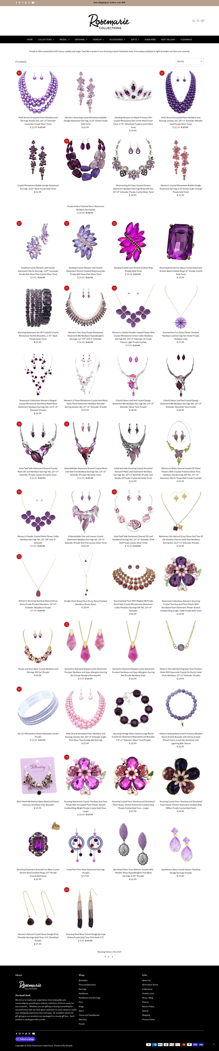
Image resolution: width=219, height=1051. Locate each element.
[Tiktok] (25, 3)
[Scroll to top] (213, 1044)
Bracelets (83, 980)
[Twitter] (29, 3)
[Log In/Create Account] (198, 21)
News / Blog (147, 997)
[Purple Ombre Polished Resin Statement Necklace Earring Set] (85, 170)
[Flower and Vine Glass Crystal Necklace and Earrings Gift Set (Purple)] (38, 643)
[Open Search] (194, 21)
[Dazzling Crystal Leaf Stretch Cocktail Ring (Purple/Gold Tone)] (133, 242)
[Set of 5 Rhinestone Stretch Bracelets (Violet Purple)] (38, 708)
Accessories (117, 39)
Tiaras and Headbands (89, 1015)
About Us (146, 980)
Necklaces (83, 993)
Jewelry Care (148, 993)
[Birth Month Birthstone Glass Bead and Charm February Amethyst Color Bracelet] (38, 776)
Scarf (81, 1011)
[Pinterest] (22, 3)
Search (145, 1011)
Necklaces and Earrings (89, 997)
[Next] (153, 3)
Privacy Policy (148, 1019)
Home (30, 39)
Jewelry (97, 39)
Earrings (82, 989)
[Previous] (66, 3)
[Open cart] (202, 21)
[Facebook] (16, 3)
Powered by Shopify (63, 1045)
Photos (145, 1002)
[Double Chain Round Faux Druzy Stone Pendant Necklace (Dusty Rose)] (85, 575)
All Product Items (150, 984)
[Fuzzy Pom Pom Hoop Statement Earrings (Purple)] (85, 844)
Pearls (82, 1024)
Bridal (64, 39)
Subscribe (150, 39)
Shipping (146, 1015)
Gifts (134, 39)
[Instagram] (19, 3)
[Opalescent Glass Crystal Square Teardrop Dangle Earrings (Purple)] (181, 844)
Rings (81, 1006)
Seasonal (80, 39)
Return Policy (148, 1006)
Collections (45, 39)
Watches (83, 1019)
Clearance (186, 39)
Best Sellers (168, 39)
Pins (81, 1002)
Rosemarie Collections (42, 1045)
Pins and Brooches (87, 984)
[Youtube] (33, 3)
